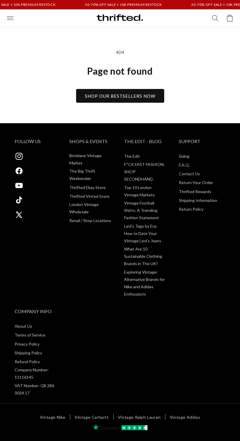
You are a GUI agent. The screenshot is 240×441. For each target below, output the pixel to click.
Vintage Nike (53, 417)
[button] (10, 18)
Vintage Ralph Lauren (139, 417)
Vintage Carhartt (92, 417)
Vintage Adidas (185, 417)
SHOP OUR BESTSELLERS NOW (120, 96)
